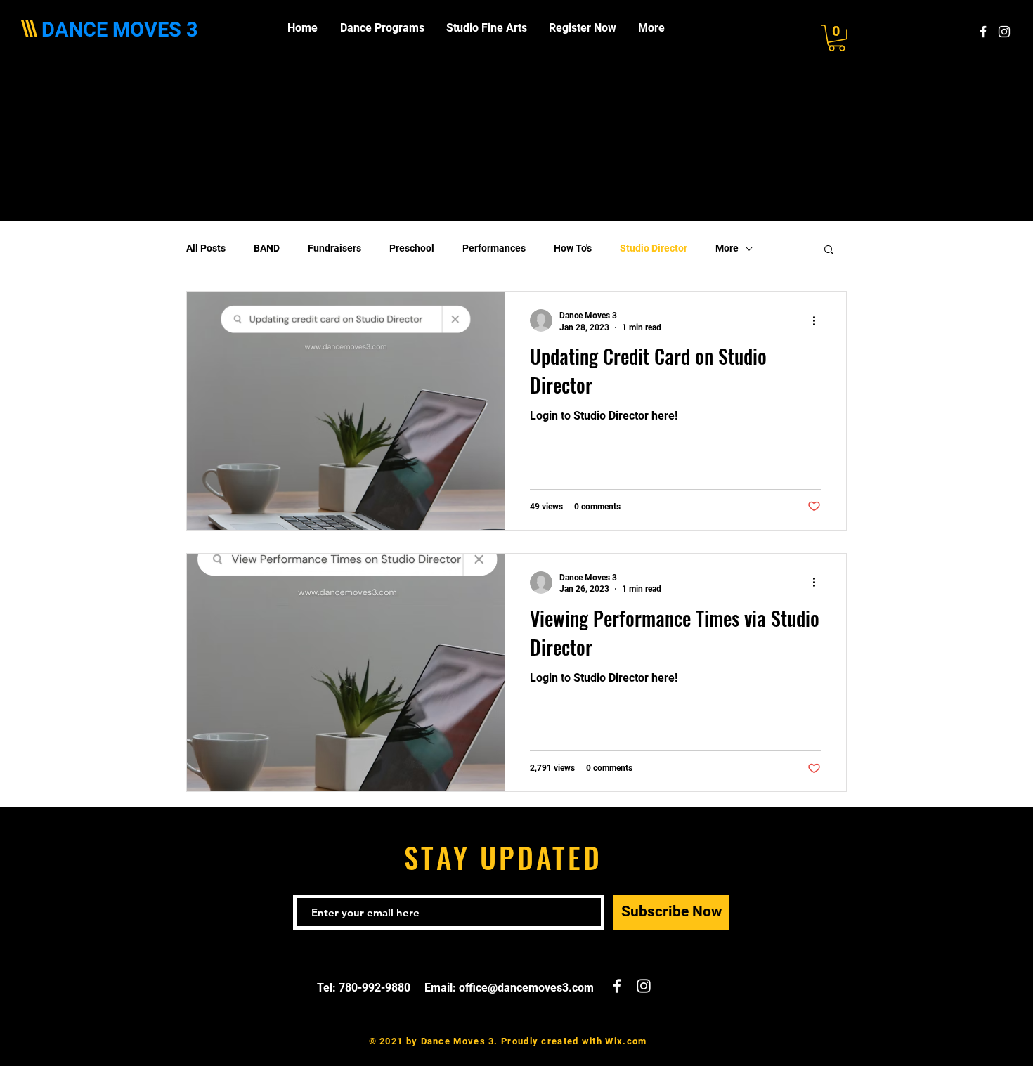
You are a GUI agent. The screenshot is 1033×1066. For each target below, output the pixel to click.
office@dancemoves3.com (526, 987)
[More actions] (818, 320)
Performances (494, 248)
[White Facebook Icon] (983, 31)
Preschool (411, 248)
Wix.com (626, 1041)
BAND (267, 248)
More (727, 248)
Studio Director (653, 248)
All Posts (206, 248)
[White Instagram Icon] (1004, 31)
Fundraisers (334, 248)
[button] (836, 38)
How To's (573, 248)
